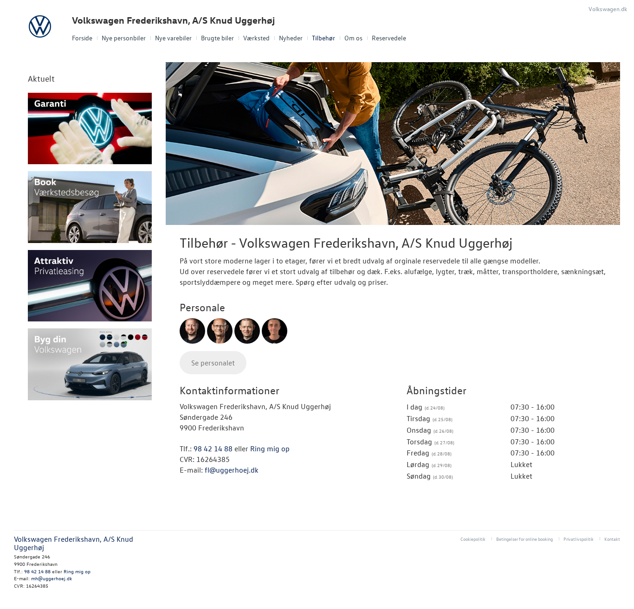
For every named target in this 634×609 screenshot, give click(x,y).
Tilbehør (323, 37)
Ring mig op (270, 448)
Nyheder (291, 37)
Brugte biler (217, 37)
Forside (82, 37)
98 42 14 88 (213, 448)
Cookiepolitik (472, 538)
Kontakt (612, 538)
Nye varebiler (173, 37)
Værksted (256, 37)
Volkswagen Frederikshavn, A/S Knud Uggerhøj (173, 20)
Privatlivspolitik (578, 538)
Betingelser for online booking (524, 538)
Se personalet (213, 362)
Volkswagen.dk (608, 9)
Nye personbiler (124, 37)
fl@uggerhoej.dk (232, 469)
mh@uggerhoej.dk (51, 578)
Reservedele (389, 37)
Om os (353, 37)
